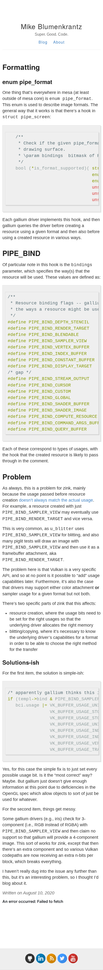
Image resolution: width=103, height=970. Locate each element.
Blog (43, 42)
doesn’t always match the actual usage (56, 500)
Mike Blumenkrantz (51, 26)
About (58, 42)
